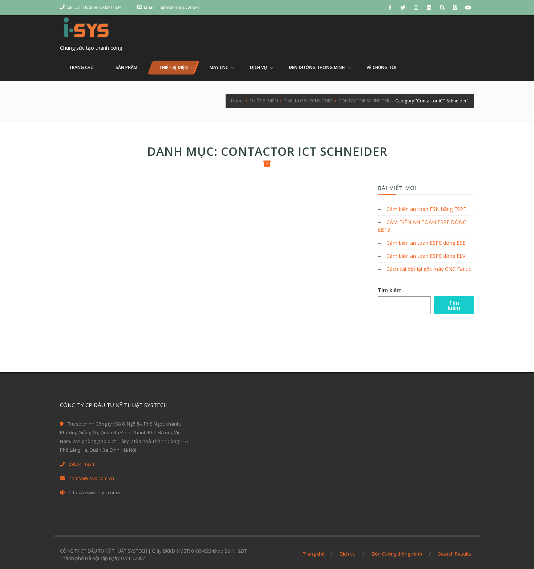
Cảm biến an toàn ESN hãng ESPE (426, 209)
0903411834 (81, 464)
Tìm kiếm (390, 289)
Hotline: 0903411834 (102, 7)
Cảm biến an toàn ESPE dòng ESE (426, 242)
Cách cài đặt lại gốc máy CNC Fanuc (429, 268)
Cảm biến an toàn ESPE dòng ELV (426, 255)
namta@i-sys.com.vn (179, 7)
